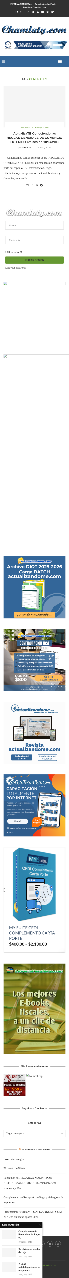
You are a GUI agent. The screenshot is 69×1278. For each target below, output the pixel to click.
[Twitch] (52, 12)
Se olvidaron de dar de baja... (29, 1251)
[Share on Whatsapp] (37, 185)
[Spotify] (47, 12)
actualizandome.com (47, 1265)
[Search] (65, 61)
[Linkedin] (38, 12)
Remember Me (15, 252)
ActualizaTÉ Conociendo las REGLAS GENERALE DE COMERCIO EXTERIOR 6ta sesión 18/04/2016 (34, 138)
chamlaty (26, 147)
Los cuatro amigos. (14, 1159)
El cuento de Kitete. (15, 1168)
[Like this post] (27, 185)
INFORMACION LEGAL (21, 4)
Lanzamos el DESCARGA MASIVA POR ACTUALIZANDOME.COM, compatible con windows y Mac (30, 1183)
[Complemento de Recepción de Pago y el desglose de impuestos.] (9, 1234)
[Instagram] (28, 12)
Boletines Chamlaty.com (34, 7)
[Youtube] (42, 12)
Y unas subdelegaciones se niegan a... (29, 1267)
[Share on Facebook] (32, 185)
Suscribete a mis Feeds (36, 1149)
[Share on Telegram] (41, 185)
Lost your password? (15, 267)
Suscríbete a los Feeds (45, 4)
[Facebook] (20, 12)
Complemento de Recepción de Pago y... (29, 1234)
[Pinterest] (33, 12)
